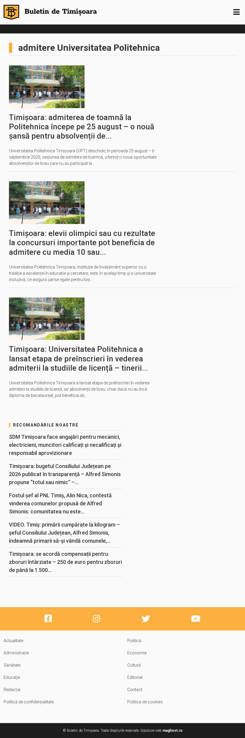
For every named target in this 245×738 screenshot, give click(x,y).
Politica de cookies (145, 701)
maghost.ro (173, 730)
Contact (134, 689)
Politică (134, 640)
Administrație (16, 652)
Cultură (134, 665)
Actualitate (13, 640)
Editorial (135, 677)
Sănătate (12, 665)
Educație (12, 677)
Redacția (12, 689)
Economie (137, 652)
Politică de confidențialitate (29, 701)
